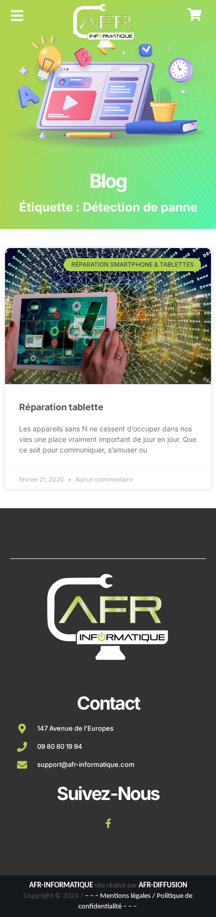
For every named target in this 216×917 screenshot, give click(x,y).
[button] (17, 15)
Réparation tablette (61, 407)
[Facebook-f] (108, 823)
